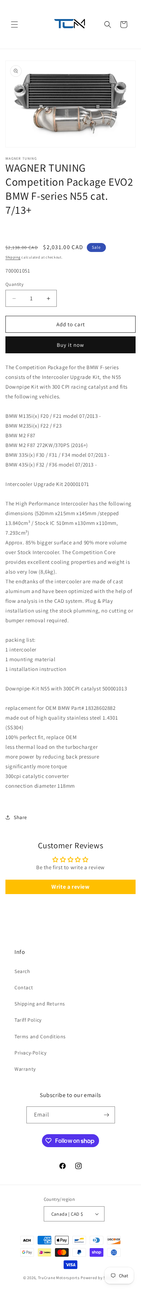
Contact (23, 987)
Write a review (70, 886)
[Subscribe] (107, 1114)
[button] (14, 24)
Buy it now (70, 344)
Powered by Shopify (99, 1277)
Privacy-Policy (30, 1052)
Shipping (13, 257)
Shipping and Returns (39, 1003)
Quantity (14, 284)
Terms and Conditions (40, 1036)
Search (22, 971)
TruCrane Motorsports (59, 1277)
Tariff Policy (28, 1020)
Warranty (25, 1069)
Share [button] (20, 817)
